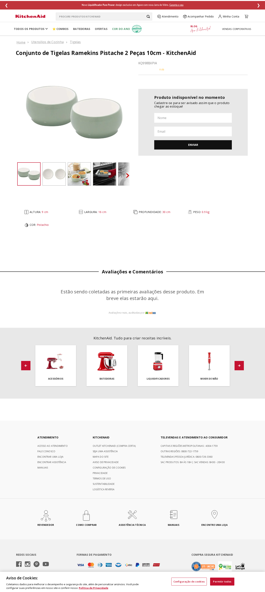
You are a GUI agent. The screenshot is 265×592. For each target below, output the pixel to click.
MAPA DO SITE (101, 456)
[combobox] (104, 16)
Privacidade (100, 473)
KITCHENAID (101, 437)
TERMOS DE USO (102, 478)
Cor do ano (121, 29)
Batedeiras (81, 29)
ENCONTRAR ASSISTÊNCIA (51, 462)
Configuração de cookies (189, 581)
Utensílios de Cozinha (47, 42)
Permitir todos (222, 581)
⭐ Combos (60, 29)
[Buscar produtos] (148, 16)
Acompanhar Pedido (201, 16)
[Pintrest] (37, 564)
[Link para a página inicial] (21, 42)
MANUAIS (42, 467)
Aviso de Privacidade (106, 462)
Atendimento (170, 16)
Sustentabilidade (104, 484)
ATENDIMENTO (47, 437)
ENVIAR (193, 145)
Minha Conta (231, 16)
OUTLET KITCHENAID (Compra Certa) (114, 446)
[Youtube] (46, 564)
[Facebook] (19, 564)
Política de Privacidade (93, 588)
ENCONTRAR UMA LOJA (50, 456)
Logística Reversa (104, 489)
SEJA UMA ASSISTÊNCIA (105, 451)
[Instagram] (27, 564)
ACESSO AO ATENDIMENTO (52, 446)
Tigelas (75, 42)
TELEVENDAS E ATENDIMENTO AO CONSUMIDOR (194, 437)
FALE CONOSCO (46, 451)
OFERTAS (101, 29)
